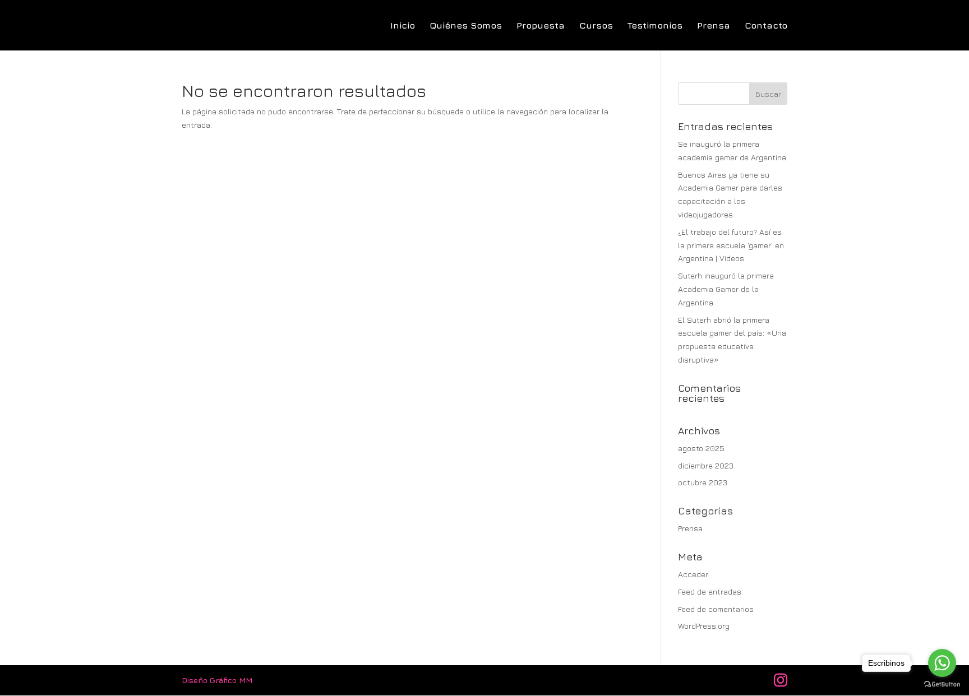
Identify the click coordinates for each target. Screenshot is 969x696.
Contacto (766, 25)
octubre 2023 (702, 482)
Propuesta (540, 25)
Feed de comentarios (716, 609)
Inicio (402, 25)
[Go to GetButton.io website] (942, 684)
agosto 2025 (701, 448)
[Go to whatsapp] (942, 663)
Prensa (713, 25)
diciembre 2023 (705, 465)
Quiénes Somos (466, 25)
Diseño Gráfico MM (217, 680)
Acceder (693, 574)
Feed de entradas (709, 591)
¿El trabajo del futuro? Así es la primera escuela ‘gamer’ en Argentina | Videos (731, 245)
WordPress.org (704, 625)
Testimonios (654, 25)
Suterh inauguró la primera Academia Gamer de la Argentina (726, 289)
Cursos (596, 25)
